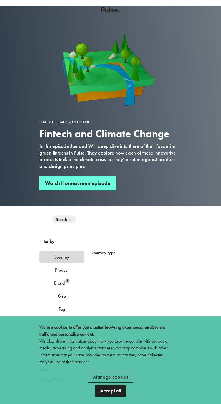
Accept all (110, 390)
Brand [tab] (61, 282)
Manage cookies (110, 376)
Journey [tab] (62, 257)
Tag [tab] (62, 309)
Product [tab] (62, 270)
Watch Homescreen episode (77, 183)
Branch (61, 219)
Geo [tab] (62, 296)
